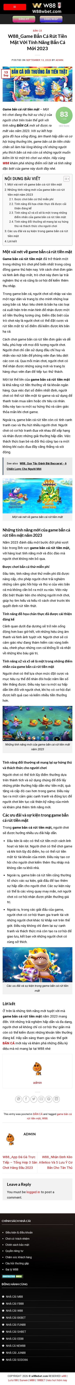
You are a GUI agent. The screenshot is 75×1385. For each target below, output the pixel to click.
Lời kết (13, 241)
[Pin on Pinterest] (48, 1099)
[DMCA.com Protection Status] (12, 1276)
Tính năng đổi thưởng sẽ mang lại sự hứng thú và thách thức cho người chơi (41, 224)
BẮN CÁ (37, 30)
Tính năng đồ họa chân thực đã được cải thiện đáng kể (40, 206)
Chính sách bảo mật (17, 1244)
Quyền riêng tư (14, 1251)
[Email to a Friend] (41, 1099)
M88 (32, 1380)
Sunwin (24, 1380)
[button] (14, 7)
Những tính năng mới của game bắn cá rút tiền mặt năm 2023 (36, 192)
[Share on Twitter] (33, 1099)
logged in (33, 1192)
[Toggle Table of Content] (65, 179)
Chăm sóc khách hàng (18, 1257)
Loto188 (13, 1380)
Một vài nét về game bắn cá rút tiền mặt (35, 184)
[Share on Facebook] (26, 1099)
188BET (41, 1380)
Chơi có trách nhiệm (17, 1238)
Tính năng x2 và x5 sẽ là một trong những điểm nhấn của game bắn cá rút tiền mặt (40, 215)
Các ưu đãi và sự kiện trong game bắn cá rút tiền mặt (38, 233)
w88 (63, 1376)
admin (59, 60)
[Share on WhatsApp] (18, 1099)
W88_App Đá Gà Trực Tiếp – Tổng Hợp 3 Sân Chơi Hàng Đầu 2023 (20, 1162)
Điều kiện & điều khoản (19, 1232)
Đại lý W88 (11, 1269)
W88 (45, 1118)
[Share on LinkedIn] (56, 1099)
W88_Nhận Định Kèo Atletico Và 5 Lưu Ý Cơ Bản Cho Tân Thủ (55, 1162)
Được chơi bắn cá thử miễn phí (34, 199)
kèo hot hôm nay (57, 1380)
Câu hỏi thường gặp (17, 1263)
